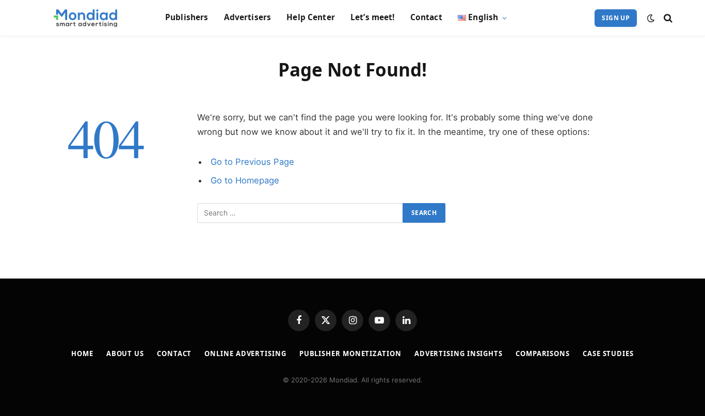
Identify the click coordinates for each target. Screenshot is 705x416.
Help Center (310, 17)
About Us (125, 353)
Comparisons (543, 353)
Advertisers (247, 17)
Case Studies (608, 353)
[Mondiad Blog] (86, 18)
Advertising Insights (458, 353)
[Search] (667, 17)
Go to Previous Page (252, 162)
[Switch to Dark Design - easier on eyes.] (651, 18)
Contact (426, 17)
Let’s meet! (372, 17)
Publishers (187, 17)
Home (82, 353)
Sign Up (616, 17)
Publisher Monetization (350, 353)
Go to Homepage (245, 180)
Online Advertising (245, 353)
